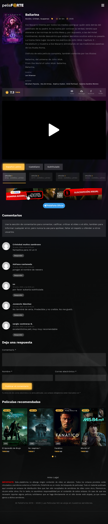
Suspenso (44, 19)
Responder (18, 256)
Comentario (9, 350)
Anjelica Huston (59, 84)
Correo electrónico (65, 371)
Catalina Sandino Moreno (88, 84)
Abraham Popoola (32, 84)
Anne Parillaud (72, 84)
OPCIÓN (14, 177)
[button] (52, 456)
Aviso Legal (53, 477)
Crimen (36, 19)
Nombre (7, 371)
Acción (28, 19)
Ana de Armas (46, 84)
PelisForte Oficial (55, 205)
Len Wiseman (30, 75)
